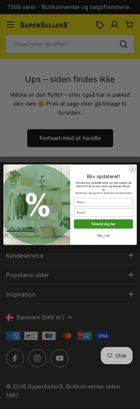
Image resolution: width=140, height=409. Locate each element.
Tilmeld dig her (103, 224)
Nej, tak (103, 235)
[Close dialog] (132, 169)
